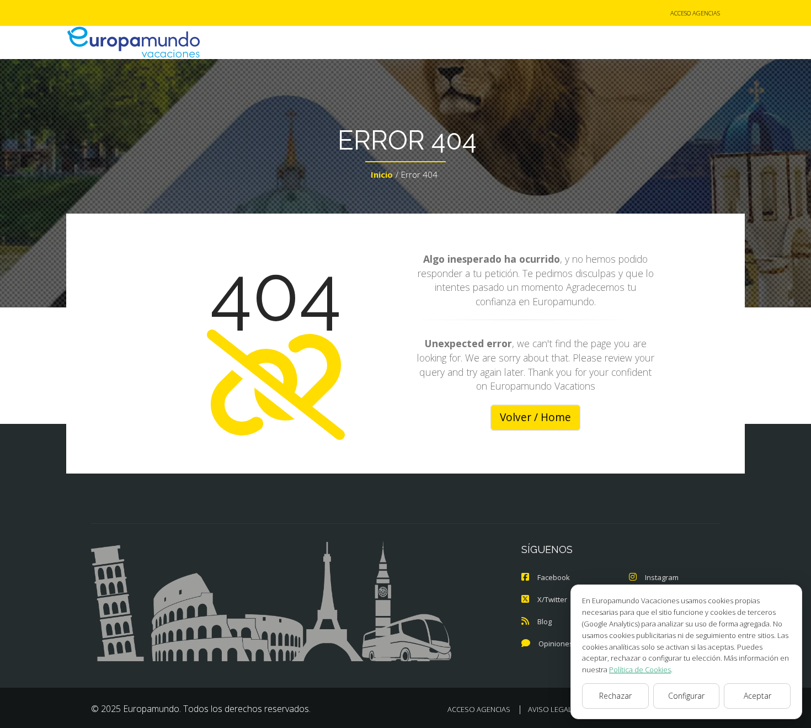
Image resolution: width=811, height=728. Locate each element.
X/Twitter (552, 599)
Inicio (382, 174)
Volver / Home (535, 417)
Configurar (686, 695)
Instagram (662, 577)
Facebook (553, 577)
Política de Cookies (640, 669)
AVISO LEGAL (550, 709)
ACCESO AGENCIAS (695, 13)
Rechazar (615, 695)
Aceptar (757, 695)
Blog (544, 621)
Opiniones (555, 644)
